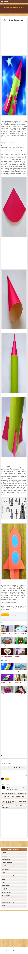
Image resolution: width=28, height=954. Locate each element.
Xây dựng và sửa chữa (7, 862)
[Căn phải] (19, 767)
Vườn (3, 872)
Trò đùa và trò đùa (6, 895)
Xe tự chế (4, 852)
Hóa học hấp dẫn (6, 859)
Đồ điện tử (4, 856)
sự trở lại (6, 615)
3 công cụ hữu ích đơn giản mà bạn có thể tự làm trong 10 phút (13, 806)
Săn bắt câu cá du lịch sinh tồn (9, 875)
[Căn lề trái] (14, 767)
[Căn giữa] (17, 767)
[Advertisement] (14, 35)
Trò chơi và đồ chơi (6, 892)
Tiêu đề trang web (14, 849)
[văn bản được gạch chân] (9, 767)
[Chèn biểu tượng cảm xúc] (22, 767)
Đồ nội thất (4, 889)
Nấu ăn (3, 879)
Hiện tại (4, 905)
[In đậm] (4, 767)
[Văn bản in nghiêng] (6, 767)
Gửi (7, 779)
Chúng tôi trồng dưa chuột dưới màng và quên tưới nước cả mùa (13, 797)
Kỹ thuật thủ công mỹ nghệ (8, 902)
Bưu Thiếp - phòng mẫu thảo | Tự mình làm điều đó (14, 793)
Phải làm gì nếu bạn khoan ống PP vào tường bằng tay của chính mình (14, 802)
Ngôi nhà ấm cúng (6, 885)
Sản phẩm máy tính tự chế (8, 865)
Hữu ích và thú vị (6, 869)
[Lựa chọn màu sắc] (25, 767)
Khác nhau (4, 898)
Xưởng (3, 882)
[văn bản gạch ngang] (11, 767)
